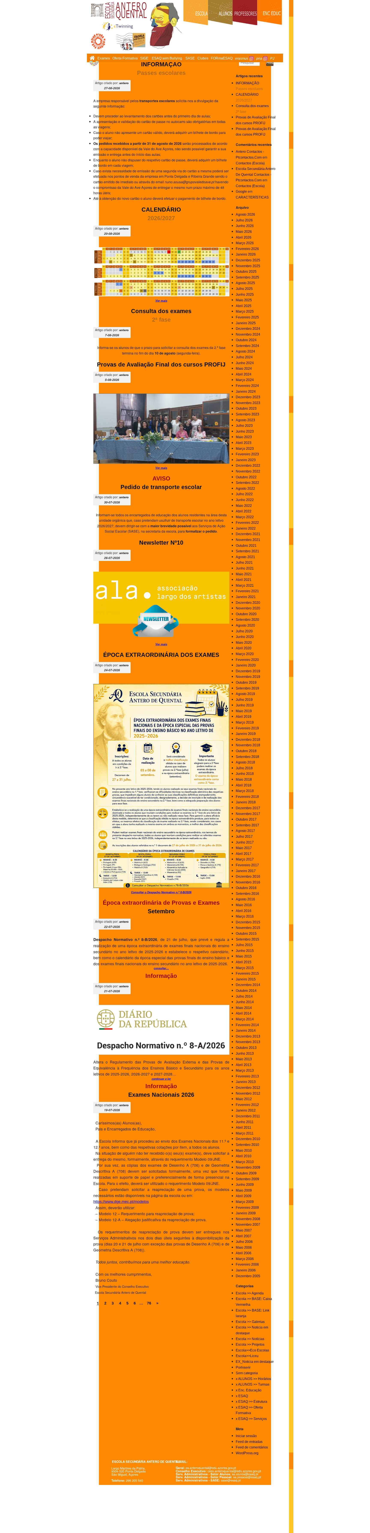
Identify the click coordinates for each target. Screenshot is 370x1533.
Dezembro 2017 (248, 808)
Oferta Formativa (125, 58)
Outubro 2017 (246, 819)
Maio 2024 (244, 368)
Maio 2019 (244, 711)
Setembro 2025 (247, 277)
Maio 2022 (244, 505)
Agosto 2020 (245, 625)
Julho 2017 (244, 836)
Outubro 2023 (246, 408)
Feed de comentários (252, 1447)
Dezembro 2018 (248, 739)
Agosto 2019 (245, 694)
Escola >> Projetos (250, 1344)
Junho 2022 (245, 500)
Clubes (202, 58)
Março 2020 (245, 654)
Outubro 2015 (246, 933)
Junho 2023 (245, 431)
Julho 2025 (244, 289)
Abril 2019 (243, 716)
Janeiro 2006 (246, 1270)
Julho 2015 (244, 945)
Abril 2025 (243, 306)
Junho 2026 (245, 226)
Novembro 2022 (248, 471)
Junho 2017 (245, 842)
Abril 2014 (243, 1013)
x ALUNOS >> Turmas (252, 1384)
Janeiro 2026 (246, 254)
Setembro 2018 (247, 757)
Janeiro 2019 (246, 734)
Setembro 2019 (247, 688)
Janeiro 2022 (246, 528)
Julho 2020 (244, 631)
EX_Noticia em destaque (255, 1361)
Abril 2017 (243, 854)
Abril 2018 (243, 785)
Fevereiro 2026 (247, 249)
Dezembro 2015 (248, 922)
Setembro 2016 (247, 893)
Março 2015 (245, 968)
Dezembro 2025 (248, 260)
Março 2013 (245, 1070)
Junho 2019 (245, 705)
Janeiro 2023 (246, 460)
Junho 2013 (245, 1053)
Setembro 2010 (247, 1145)
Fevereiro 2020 (247, 660)
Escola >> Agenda (250, 1293)
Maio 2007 (244, 1230)
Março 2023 (245, 448)
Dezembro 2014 (248, 985)
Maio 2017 (244, 848)
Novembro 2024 (248, 334)
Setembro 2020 (247, 619)
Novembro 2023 (248, 403)
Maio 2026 (244, 231)
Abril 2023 (243, 443)
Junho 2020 (245, 637)
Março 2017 (245, 859)
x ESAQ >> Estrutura (251, 1401)
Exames (103, 58)
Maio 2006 (244, 1247)
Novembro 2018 (248, 745)
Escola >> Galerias (250, 1322)
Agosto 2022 (245, 488)
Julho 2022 (244, 494)
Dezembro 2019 (248, 671)
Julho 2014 (244, 996)
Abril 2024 (243, 374)
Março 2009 (245, 1202)
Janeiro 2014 (246, 1030)
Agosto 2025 (245, 283)
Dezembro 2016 (248, 876)
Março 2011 (245, 1133)
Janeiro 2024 (246, 391)
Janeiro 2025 (246, 323)
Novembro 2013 (248, 1042)
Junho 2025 (245, 294)
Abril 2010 (243, 1156)
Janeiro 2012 (246, 1110)
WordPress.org (247, 1453)
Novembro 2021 (248, 540)
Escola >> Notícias (250, 1339)
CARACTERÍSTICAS (252, 197)
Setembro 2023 (247, 414)
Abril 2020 (243, 648)
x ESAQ (242, 1396)
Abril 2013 (243, 1065)
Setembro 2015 (247, 939)
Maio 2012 (244, 1099)
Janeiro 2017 (246, 871)
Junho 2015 (245, 951)
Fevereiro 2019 (247, 728)
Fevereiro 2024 (247, 386)
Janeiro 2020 (246, 665)
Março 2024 (245, 380)
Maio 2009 (244, 1190)
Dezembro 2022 (248, 465)
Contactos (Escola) (250, 163)
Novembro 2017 (248, 814)
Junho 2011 (245, 1122)
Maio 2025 (244, 300)
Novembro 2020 (248, 608)
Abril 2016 (243, 911)
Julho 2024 (244, 357)
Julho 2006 (244, 1242)
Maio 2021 (244, 574)
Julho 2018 (244, 768)
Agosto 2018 (245, 762)
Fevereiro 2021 (247, 591)
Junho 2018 (245, 774)
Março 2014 (245, 1019)
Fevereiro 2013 (247, 1076)
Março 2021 (245, 585)
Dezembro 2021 (248, 534)
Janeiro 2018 (246, 802)
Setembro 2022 (247, 483)
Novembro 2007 (248, 1224)
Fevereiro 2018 (247, 796)
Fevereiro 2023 (247, 454)
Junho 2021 (245, 568)
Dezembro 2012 (248, 1087)
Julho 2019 (244, 699)
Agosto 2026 (245, 214)
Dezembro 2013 (248, 1036)
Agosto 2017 (245, 831)
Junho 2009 (245, 1184)
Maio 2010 (244, 1150)
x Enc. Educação (248, 1390)
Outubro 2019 (246, 682)
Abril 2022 (243, 511)
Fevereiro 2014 (247, 1025)
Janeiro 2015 (246, 979)
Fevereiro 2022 (247, 522)
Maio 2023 (244, 437)
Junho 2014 (245, 1002)
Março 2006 (245, 1259)
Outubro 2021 (246, 545)
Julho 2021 (244, 562)
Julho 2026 (244, 220)
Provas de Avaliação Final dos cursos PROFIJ (161, 364)
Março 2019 (245, 722)
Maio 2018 (244, 779)
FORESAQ (222, 58)
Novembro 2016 (248, 882)
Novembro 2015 (248, 928)
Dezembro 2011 (248, 1116)
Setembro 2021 (247, 551)
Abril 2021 (243, 580)
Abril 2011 (243, 1127)
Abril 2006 (243, 1253)
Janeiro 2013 (246, 1082)
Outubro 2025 (246, 271)
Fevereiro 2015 (247, 973)
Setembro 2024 (247, 346)
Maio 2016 (244, 905)
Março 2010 (245, 1162)
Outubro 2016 (246, 888)
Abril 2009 (243, 1196)
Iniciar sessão (246, 1436)
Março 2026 (245, 243)
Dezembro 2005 (248, 1276)
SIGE (144, 58)
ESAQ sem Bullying (167, 58)
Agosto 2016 (245, 899)
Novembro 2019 (248, 677)
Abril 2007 (243, 1236)
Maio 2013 (244, 1059)
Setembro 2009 (247, 1179)
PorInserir (243, 1367)
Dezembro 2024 (248, 328)
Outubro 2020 (246, 614)
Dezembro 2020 (248, 602)
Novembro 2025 (248, 266)
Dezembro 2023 (248, 397)
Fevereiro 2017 (247, 865)
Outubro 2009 (246, 1173)
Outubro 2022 (246, 477)
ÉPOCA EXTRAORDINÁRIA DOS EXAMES (161, 655)
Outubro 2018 (246, 751)
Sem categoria (247, 1373)
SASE (190, 58)
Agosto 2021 (245, 557)
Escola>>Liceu (247, 1356)
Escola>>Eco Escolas (252, 1350)
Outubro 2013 (246, 1048)
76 (149, 1303)
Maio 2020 (244, 642)
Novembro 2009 (248, 1167)
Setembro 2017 (247, 825)
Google (241, 191)
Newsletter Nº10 (161, 542)
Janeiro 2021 (246, 597)
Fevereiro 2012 (247, 1105)
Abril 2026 (243, 237)
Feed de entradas (249, 1442)
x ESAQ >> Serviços (251, 1419)
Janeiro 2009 (246, 1213)
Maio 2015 (244, 956)
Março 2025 (245, 311)
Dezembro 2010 (248, 1139)
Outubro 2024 (246, 340)
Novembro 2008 (248, 1219)
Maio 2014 (244, 1008)
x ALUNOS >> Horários (253, 1379)
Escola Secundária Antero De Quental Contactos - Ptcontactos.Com (255, 174)
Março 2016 (245, 916)
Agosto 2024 (245, 351)
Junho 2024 (245, 363)
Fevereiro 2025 (247, 317)
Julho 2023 (244, 425)
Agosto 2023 (245, 420)
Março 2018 (245, 791)
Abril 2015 (243, 962)
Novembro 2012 (248, 1093)
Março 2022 (245, 517)
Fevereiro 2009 (247, 1207)
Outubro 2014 (246, 990)
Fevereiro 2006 (247, 1264)
